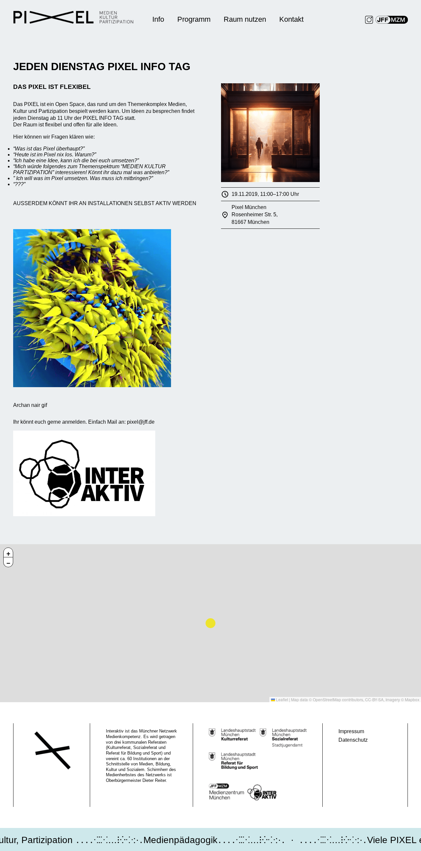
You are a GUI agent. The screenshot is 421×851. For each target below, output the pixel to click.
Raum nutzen (245, 19)
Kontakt (291, 19)
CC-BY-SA (374, 699)
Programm (193, 19)
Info (158, 19)
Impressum (351, 731)
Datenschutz (353, 740)
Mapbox (412, 699)
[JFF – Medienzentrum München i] (392, 20)
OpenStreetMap (327, 699)
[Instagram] (369, 20)
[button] (8, 552)
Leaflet (281, 699)
